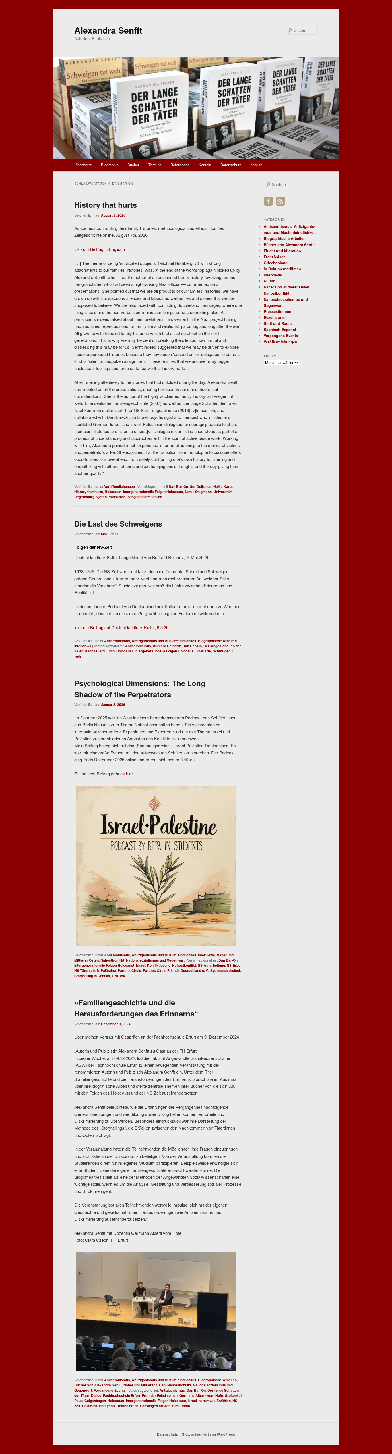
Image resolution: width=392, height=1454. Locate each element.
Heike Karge (223, 486)
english (256, 164)
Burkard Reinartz (167, 645)
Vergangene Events (110, 1390)
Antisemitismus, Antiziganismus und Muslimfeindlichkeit (150, 640)
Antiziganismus (172, 1390)
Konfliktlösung (158, 965)
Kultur (269, 281)
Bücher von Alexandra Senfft (98, 1385)
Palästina (108, 970)
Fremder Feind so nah (160, 1395)
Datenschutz (230, 164)
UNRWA (118, 975)
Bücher (133, 164)
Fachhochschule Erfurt (121, 1395)
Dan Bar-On (178, 486)
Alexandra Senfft (108, 30)
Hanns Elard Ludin (100, 651)
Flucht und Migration (282, 250)
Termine (155, 164)
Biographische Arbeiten (217, 640)
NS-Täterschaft (86, 970)
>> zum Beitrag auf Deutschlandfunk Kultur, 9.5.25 (121, 627)
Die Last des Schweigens (118, 523)
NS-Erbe (233, 965)
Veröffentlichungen (119, 486)
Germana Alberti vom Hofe (201, 1395)
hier (129, 774)
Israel (140, 965)
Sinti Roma (181, 1405)
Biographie (110, 164)
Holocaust (113, 491)
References (179, 164)
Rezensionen (275, 317)
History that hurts (105, 204)
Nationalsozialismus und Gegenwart (155, 960)
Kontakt (205, 164)
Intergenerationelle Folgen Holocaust (153, 491)
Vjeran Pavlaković (111, 496)
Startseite (84, 164)
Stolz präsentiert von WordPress (208, 1434)
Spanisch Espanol (280, 329)
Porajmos (107, 1405)
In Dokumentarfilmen (282, 268)
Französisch (275, 256)
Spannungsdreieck (225, 970)
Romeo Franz (127, 1405)
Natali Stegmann (198, 491)
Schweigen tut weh (155, 1405)
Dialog (96, 1395)
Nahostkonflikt (184, 965)
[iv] (195, 263)
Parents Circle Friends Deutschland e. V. (176, 970)
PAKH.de (203, 651)
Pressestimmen (277, 311)
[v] (193, 410)
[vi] (149, 431)
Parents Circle (129, 970)
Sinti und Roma (278, 323)
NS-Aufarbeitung (211, 965)
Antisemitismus (138, 645)
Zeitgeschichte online (144, 496)
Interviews (82, 645)
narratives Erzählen (215, 1400)
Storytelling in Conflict (92, 975)
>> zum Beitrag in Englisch (99, 249)
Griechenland (276, 262)
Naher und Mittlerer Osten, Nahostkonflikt (157, 1385)
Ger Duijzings (200, 486)
